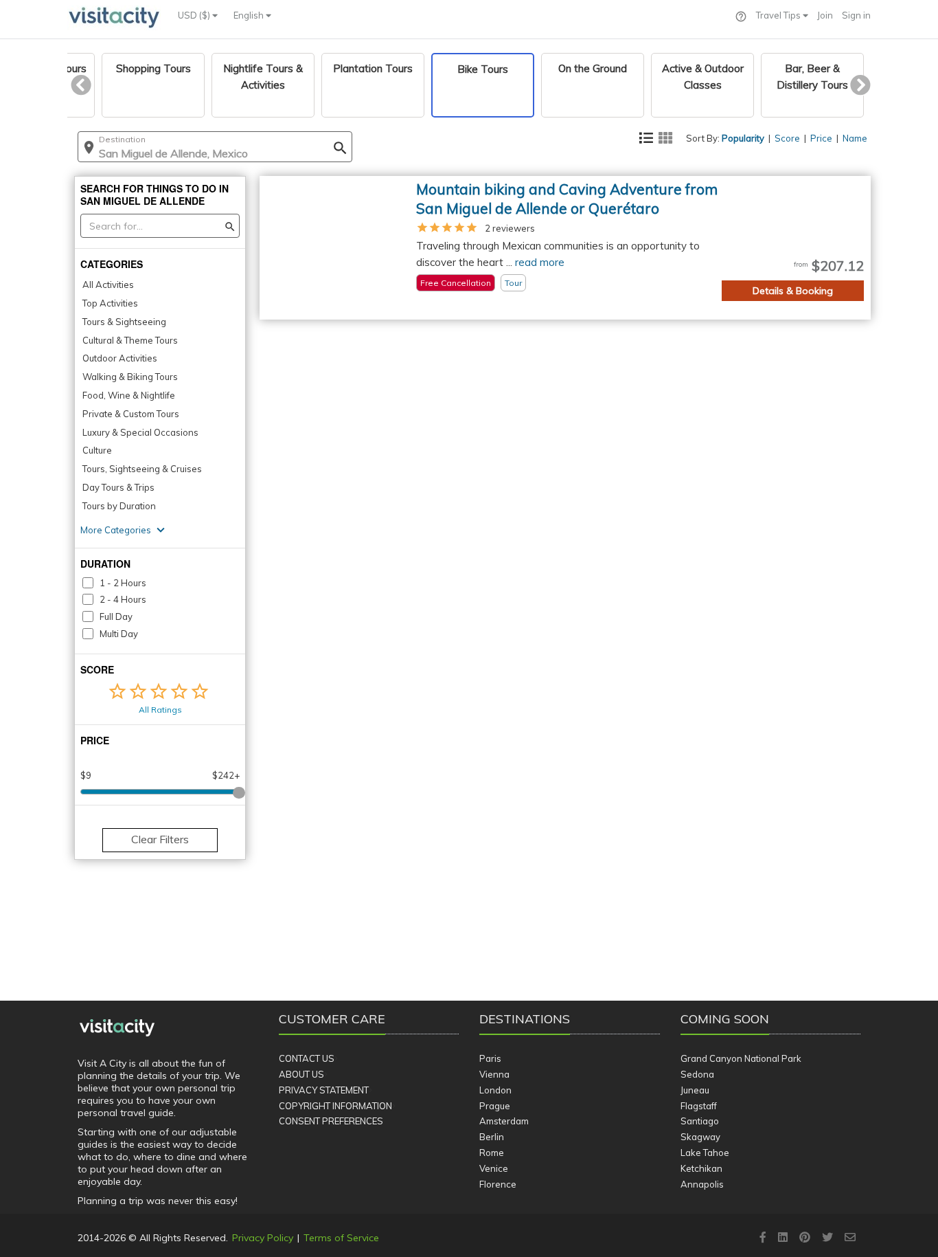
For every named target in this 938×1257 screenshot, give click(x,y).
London (495, 1089)
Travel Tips (779, 15)
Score (787, 138)
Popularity (743, 138)
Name (855, 138)
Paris (490, 1058)
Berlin (491, 1136)
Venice (493, 1168)
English (249, 15)
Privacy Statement (324, 1089)
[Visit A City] (117, 1028)
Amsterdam (504, 1120)
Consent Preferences (331, 1120)
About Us (301, 1074)
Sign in (856, 15)
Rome (491, 1152)
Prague (494, 1105)
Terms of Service (341, 1238)
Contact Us (306, 1058)
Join (825, 15)
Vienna (494, 1074)
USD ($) (195, 15)
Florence (497, 1184)
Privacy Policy (262, 1238)
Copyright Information (335, 1105)
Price (821, 138)
